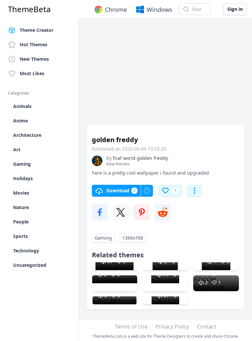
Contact (206, 326)
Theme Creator (36, 30)
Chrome (116, 9)
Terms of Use (131, 326)
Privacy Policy (172, 326)
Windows (159, 9)
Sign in (235, 9)
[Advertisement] (165, 75)
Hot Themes (33, 44)
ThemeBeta (29, 9)
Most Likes (32, 73)
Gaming (103, 238)
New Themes (34, 59)
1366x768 (132, 238)
